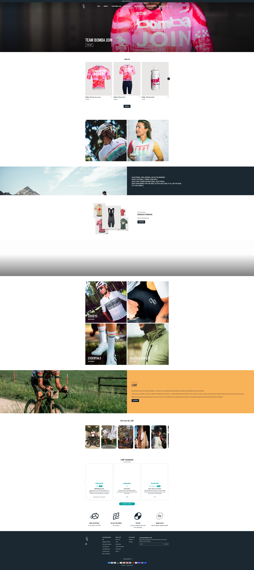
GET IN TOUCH (132, 537)
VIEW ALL (127, 106)
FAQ (103, 539)
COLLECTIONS (127, 6)
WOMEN (106, 6)
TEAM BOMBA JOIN (116, 6)
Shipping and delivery (106, 541)
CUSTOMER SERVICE (106, 537)
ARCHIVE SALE (138, 6)
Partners (117, 551)
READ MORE (135, 400)
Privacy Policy (118, 544)
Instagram (131, 541)
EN (161, 6)
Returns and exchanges (106, 544)
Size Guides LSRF (105, 546)
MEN (98, 6)
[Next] (168, 78)
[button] (84, 480)
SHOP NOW (89, 45)
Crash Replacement (106, 549)
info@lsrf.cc (131, 539)
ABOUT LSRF (118, 537)
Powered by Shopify (129, 565)
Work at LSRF (118, 549)
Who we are (118, 539)
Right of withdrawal (106, 553)
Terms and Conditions (120, 546)
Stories (117, 541)
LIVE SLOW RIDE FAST (151, 6)
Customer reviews (105, 551)
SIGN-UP (166, 544)
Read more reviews (127, 503)
